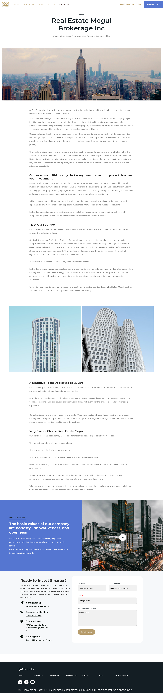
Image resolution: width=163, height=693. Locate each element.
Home (19, 7)
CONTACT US (71, 675)
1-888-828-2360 (128, 6)
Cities (54, 7)
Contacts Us (152, 7)
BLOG (43, 7)
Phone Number (115, 583)
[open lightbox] (45, 339)
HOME (20, 675)
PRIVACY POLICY (121, 675)
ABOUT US (54, 675)
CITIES (84, 675)
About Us (66, 7)
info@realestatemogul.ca (37, 606)
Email (80, 596)
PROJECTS (38, 675)
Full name (82, 583)
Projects (31, 7)
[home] (8, 6)
